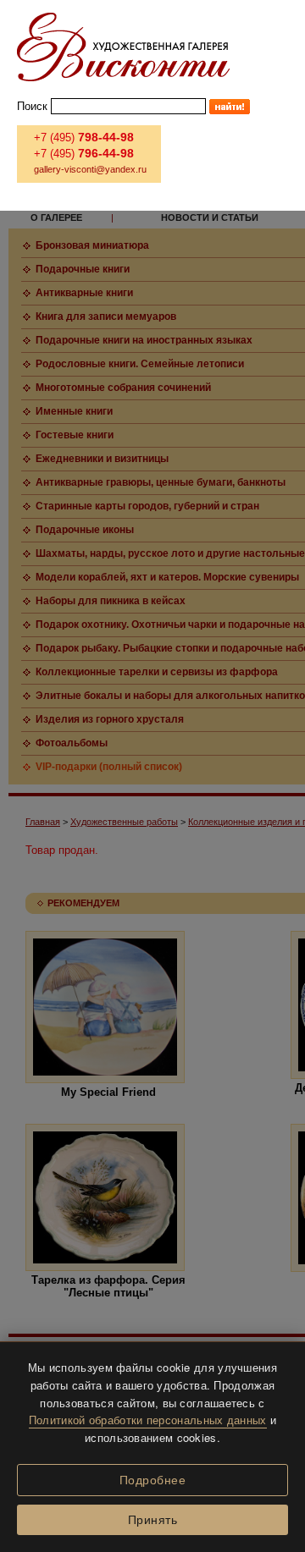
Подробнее (152, 1480)
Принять (153, 1520)
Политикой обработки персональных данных (148, 1420)
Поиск (32, 106)
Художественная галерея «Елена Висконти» (123, 47)
